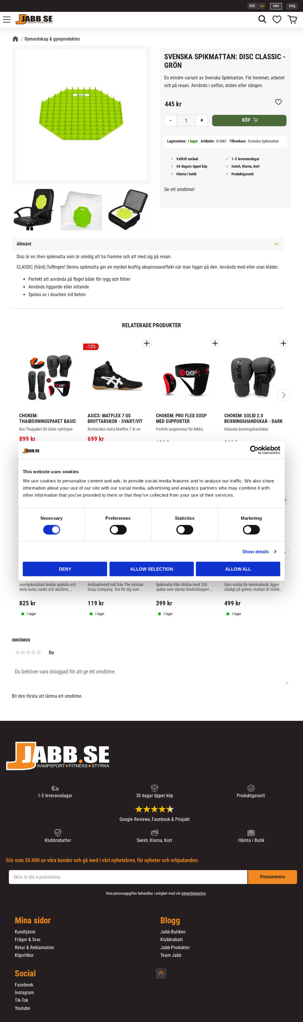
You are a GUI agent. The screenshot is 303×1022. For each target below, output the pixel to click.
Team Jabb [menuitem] (170, 955)
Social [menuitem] (25, 973)
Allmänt (24, 244)
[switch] (118, 529)
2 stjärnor (22, 652)
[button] (10, 19)
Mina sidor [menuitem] (33, 920)
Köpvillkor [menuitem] (24, 955)
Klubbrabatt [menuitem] (171, 939)
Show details (255, 551)
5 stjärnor (38, 652)
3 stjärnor (28, 652)
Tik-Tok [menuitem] (21, 1000)
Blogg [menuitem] (170, 920)
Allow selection (151, 569)
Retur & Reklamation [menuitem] (34, 947)
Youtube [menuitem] (22, 1008)
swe (276, 5)
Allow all (238, 569)
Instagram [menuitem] (24, 992)
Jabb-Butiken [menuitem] (173, 932)
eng (292, 5)
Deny (65, 569)
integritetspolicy (193, 893)
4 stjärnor (33, 652)
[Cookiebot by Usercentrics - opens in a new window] (254, 449)
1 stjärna (17, 652)
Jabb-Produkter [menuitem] (175, 947)
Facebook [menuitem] (24, 985)
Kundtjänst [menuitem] (25, 932)
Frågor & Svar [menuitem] (28, 939)
